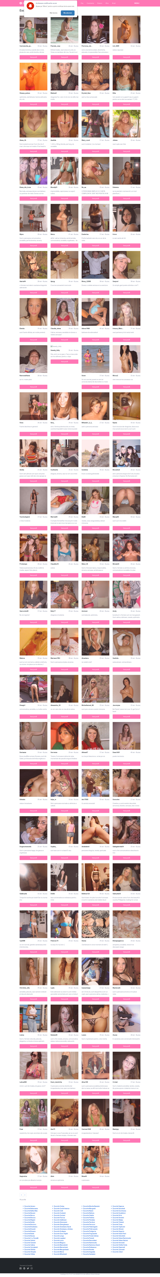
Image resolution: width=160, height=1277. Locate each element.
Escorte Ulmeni (118, 1229)
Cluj (82, 3)
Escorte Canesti (30, 1243)
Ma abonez (67, 13)
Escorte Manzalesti (61, 1245)
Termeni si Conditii (26, 1265)
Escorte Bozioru (30, 1224)
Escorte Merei (59, 1252)
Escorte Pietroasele (90, 1229)
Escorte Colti (58, 1211)
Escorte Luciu (59, 1240)
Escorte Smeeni (118, 1218)
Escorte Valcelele (118, 1236)
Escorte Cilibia (29, 1254)
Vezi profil (33, 57)
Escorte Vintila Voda (119, 1245)
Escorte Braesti (29, 1229)
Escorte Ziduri (117, 1252)
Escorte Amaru (29, 1206)
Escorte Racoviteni (90, 1240)
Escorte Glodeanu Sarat (62, 1227)
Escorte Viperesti (118, 1247)
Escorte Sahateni (89, 1254)
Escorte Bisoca (29, 1218)
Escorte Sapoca (118, 1206)
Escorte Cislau (59, 1206)
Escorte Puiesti (88, 1238)
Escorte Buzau (29, 1236)
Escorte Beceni (29, 1213)
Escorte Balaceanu (31, 1208)
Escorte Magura (59, 1243)
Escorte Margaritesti (61, 1249)
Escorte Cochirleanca (61, 1208)
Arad (113, 3)
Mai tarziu (53, 13)
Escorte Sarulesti (118, 1208)
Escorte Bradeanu (30, 1227)
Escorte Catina (29, 1245)
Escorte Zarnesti (118, 1249)
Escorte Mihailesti (60, 1254)
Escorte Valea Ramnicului (121, 1238)
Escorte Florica (59, 1218)
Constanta (90, 3)
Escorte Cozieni (59, 1215)
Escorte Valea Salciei (120, 1240)
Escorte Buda (29, 1233)
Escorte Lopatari (60, 1238)
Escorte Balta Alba (30, 1211)
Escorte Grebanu (60, 1231)
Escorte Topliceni (118, 1227)
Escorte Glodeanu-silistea (63, 1229)
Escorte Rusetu (88, 1249)
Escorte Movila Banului (91, 1206)
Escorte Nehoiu (88, 1213)
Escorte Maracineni (61, 1247)
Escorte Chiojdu (30, 1252)
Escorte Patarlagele (90, 1227)
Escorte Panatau (89, 1220)
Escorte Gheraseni (60, 1222)
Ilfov (107, 3)
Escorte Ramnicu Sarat (91, 1245)
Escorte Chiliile (29, 1249)
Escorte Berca (29, 1215)
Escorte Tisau (117, 1224)
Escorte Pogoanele (90, 1233)
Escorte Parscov (89, 1224)
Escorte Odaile (88, 1215)
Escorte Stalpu (117, 1220)
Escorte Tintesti (118, 1222)
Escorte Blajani (29, 1220)
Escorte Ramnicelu (90, 1243)
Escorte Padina (88, 1218)
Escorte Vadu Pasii (119, 1233)
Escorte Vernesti (118, 1243)
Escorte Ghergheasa (61, 1224)
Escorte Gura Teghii (61, 1233)
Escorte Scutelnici (119, 1213)
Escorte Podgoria (89, 1231)
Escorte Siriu (117, 1215)
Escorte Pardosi (89, 1222)
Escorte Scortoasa (119, 1211)
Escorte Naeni (88, 1211)
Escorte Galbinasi (60, 1220)
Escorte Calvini (29, 1240)
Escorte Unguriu (118, 1231)
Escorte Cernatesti (31, 1247)
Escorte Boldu (29, 1222)
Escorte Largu (59, 1236)
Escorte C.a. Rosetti (31, 1238)
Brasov (99, 3)
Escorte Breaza (29, 1231)
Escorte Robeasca (89, 1247)
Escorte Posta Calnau (91, 1236)
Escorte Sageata (89, 1252)
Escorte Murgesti (89, 1208)
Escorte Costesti (60, 1213)
